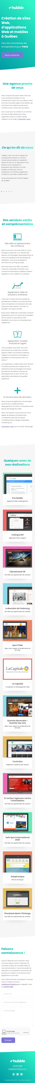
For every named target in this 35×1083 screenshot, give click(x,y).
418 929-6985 (8, 987)
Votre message (7, 1008)
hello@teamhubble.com (10, 984)
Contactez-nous (7, 426)
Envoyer (8, 1040)
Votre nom (5, 992)
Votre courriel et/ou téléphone (12, 1000)
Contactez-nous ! (24, 119)
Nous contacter (12, 55)
